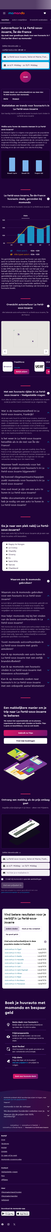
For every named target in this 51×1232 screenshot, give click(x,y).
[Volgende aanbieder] (46, 351)
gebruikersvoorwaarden (9, 892)
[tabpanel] (25, 153)
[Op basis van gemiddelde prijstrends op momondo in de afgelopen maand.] (48, 199)
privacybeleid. (25, 892)
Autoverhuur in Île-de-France (12, 1127)
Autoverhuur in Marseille (14, 960)
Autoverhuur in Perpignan (15, 984)
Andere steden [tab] (12, 929)
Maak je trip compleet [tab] (31, 929)
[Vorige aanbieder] (5, 351)
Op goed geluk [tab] (12, 934)
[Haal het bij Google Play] (8, 1213)
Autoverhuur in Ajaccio (14, 963)
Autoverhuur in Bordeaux (15, 980)
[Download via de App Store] (22, 1213)
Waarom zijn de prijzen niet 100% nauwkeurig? (19, 1115)
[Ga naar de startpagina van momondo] (16, 13)
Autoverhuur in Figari (13, 949)
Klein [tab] (26, 216)
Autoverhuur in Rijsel (13, 977)
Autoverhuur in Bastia (13, 956)
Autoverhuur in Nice (13, 953)
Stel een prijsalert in (20, 1063)
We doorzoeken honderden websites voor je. (24, 1111)
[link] (21, 371)
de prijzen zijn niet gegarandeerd (15, 1099)
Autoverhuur (14, 1125)
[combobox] (11, 46)
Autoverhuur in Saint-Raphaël (16, 970)
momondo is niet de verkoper (17, 1107)
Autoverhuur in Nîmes (13, 973)
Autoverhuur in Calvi (13, 966)
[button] (4, 13)
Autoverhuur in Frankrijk (30, 1125)
